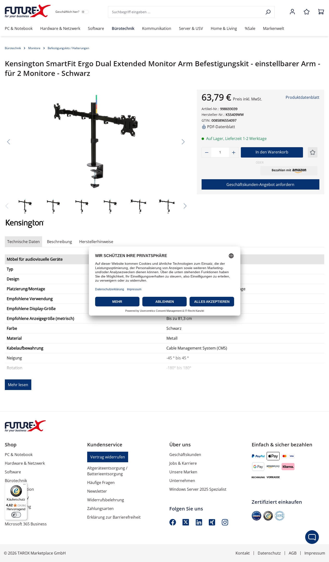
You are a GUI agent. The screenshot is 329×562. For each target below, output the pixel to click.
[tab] (59, 241)
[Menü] (24, 485)
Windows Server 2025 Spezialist (197, 489)
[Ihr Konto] (292, 12)
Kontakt (243, 553)
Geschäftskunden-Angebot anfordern (260, 184)
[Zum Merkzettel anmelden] (312, 152)
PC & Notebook (19, 454)
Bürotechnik (16, 480)
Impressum (314, 553)
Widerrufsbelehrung (105, 499)
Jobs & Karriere (183, 463)
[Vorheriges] (8, 141)
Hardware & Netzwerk (25, 463)
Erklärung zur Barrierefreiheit (114, 517)
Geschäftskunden (185, 454)
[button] (288, 170)
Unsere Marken (183, 472)
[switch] (16, 515)
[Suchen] (268, 12)
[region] (96, 152)
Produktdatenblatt (302, 97)
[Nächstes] (183, 141)
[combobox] (185, 12)
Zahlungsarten (100, 508)
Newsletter (97, 491)
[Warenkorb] (319, 12)
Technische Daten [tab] (23, 241)
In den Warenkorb (272, 152)
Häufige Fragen (101, 482)
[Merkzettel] (306, 12)
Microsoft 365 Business (26, 524)
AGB (292, 553)
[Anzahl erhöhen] (234, 152)
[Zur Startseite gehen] (28, 11)
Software (13, 472)
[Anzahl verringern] (207, 152)
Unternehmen (182, 480)
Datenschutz (269, 553)
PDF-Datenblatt (220, 126)
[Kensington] (27, 224)
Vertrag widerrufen (107, 457)
